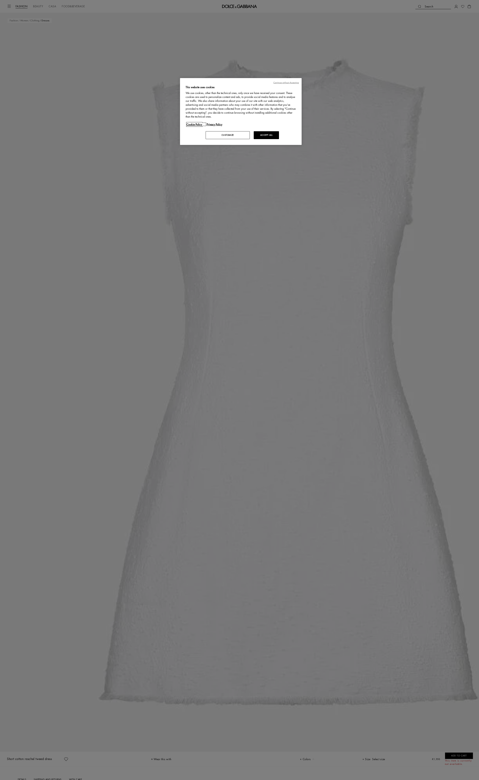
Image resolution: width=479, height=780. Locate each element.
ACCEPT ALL (266, 135)
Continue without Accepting (286, 83)
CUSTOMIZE (228, 135)
